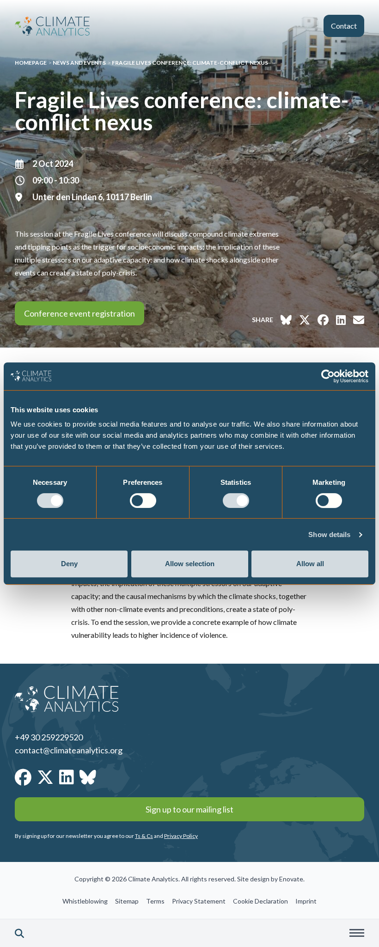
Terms (155, 901)
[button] (19, 933)
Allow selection (189, 564)
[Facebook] (23, 777)
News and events (79, 62)
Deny (69, 564)
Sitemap (127, 901)
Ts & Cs (144, 835)
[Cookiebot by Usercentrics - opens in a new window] (327, 376)
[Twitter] (45, 777)
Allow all (310, 564)
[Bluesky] (87, 777)
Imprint (306, 901)
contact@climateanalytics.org (68, 750)
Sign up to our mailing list (189, 809)
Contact (344, 25)
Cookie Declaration (260, 901)
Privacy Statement (199, 901)
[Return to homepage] (52, 26)
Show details (329, 534)
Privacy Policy (181, 835)
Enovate (291, 879)
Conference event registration (79, 313)
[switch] (143, 500)
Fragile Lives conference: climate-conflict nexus (190, 62)
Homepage (31, 62)
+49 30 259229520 (49, 737)
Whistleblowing (85, 901)
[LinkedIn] (66, 777)
